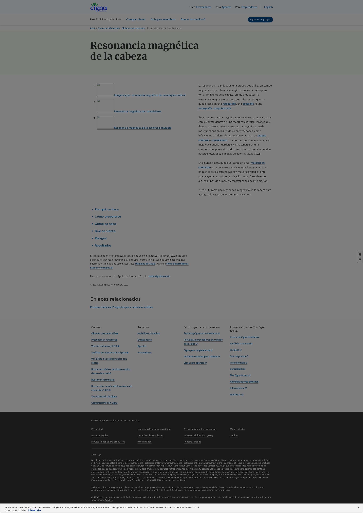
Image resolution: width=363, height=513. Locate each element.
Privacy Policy (34, 510)
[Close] (358, 508)
